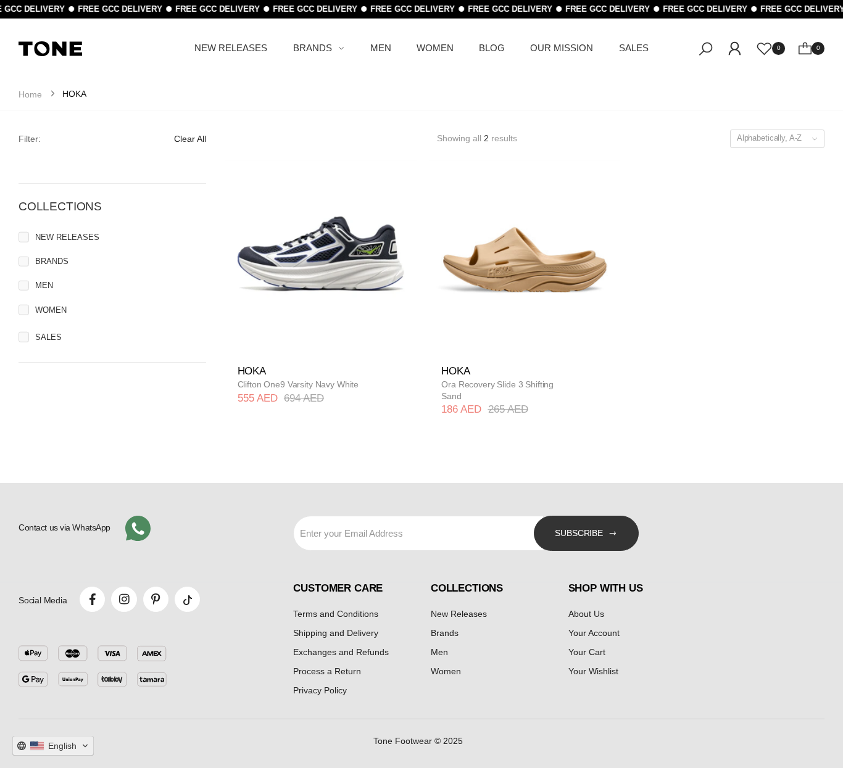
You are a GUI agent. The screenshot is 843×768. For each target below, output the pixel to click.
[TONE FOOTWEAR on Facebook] (92, 599)
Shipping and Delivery (335, 633)
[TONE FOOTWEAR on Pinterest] (155, 599)
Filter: (30, 139)
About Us (586, 614)
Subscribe (579, 533)
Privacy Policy (320, 690)
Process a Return (327, 671)
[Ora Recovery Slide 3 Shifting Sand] (525, 256)
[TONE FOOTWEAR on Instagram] (123, 599)
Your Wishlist (593, 671)
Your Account (594, 633)
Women (446, 671)
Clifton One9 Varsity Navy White (298, 384)
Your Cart (586, 652)
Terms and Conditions (335, 614)
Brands (445, 633)
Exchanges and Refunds (341, 652)
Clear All (190, 139)
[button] (53, 746)
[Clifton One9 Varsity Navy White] (321, 256)
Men (439, 652)
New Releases (459, 614)
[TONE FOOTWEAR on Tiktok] (187, 599)
